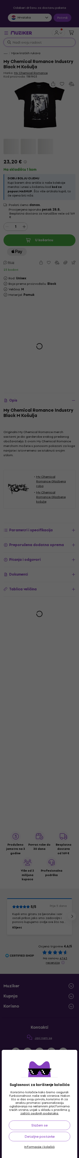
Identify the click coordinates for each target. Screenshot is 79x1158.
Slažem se (39, 1125)
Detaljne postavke (40, 1136)
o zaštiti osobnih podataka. (45, 1112)
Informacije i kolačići (39, 1147)
